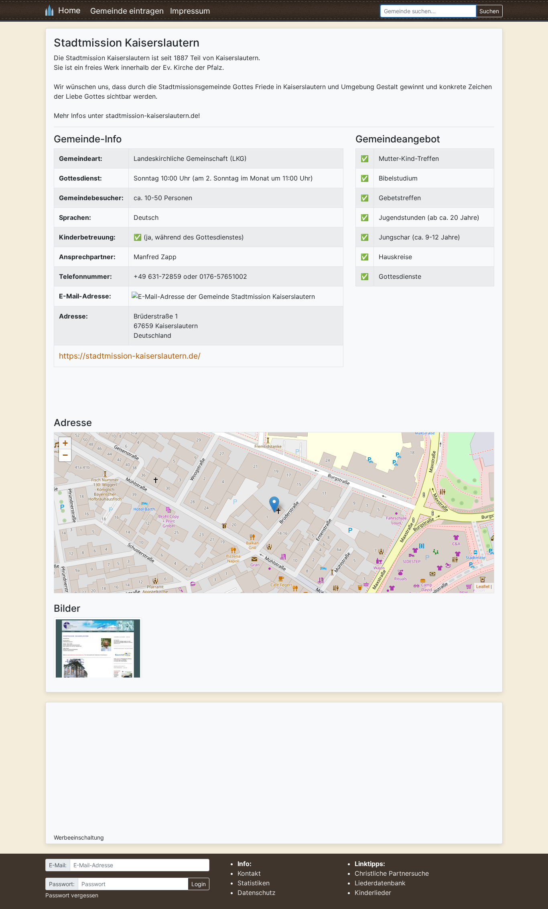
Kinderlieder (373, 893)
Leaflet (482, 586)
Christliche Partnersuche (392, 873)
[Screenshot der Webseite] (98, 650)
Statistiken (253, 883)
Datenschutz (256, 893)
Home (67, 10)
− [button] (65, 455)
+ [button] (65, 443)
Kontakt (249, 873)
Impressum (190, 11)
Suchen (489, 11)
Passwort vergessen (71, 895)
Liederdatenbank (380, 883)
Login (198, 884)
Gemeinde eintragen (127, 11)
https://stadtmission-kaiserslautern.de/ (130, 356)
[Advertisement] (422, 358)
